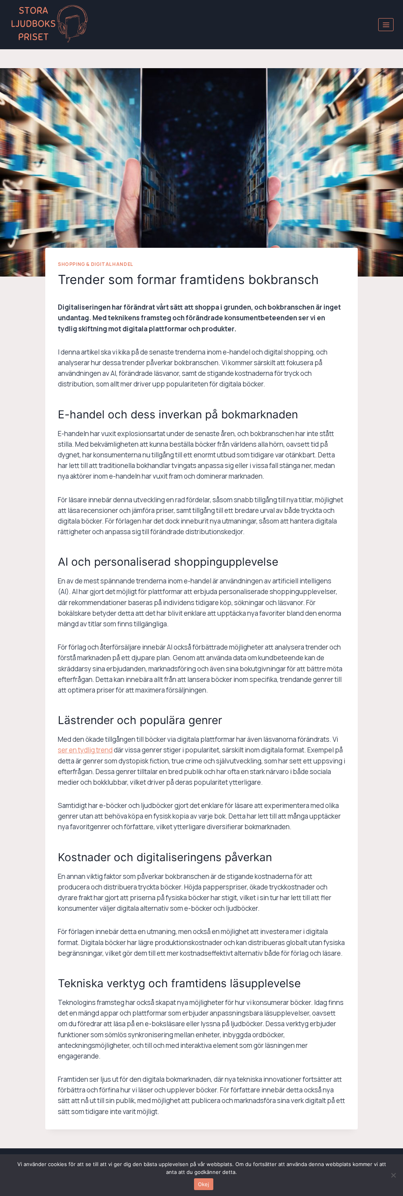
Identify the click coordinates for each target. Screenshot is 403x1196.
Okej (203, 1184)
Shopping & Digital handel (95, 264)
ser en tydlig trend (85, 749)
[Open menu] (386, 24)
